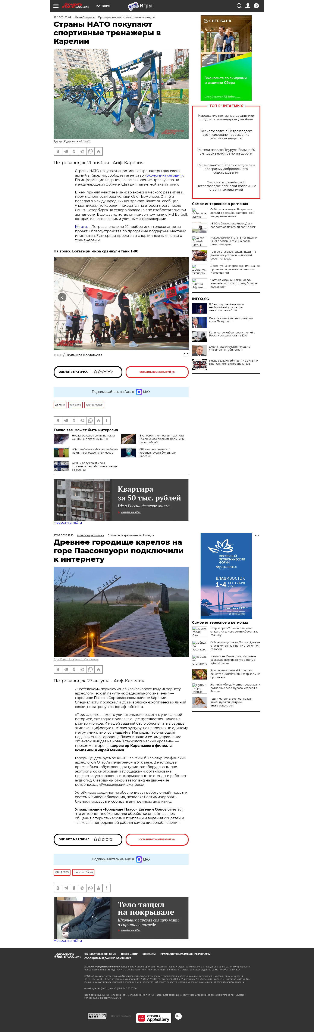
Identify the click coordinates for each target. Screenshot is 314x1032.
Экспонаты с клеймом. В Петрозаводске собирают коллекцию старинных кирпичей (226, 186)
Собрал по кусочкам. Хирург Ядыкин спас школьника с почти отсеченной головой (235, 646)
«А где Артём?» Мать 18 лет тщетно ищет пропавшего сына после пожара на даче (233, 241)
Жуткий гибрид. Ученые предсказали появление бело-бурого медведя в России (235, 688)
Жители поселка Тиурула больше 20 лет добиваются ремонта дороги (226, 151)
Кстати (81, 227)
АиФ (87, 141)
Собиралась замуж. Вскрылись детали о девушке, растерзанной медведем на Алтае (232, 213)
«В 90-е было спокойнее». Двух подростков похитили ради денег (232, 225)
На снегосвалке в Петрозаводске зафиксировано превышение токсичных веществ (226, 134)
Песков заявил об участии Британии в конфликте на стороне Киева (233, 362)
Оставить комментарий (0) (157, 372)
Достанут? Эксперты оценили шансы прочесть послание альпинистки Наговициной (235, 269)
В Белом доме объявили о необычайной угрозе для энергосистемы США (226, 307)
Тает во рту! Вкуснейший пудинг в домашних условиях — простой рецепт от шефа (233, 255)
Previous (62, 297)
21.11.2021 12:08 (63, 17)
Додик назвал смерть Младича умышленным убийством (230, 348)
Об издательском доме (100, 954)
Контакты (149, 954)
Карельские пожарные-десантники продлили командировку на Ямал (226, 117)
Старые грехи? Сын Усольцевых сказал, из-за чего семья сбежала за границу (234, 632)
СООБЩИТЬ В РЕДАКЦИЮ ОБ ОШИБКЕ (107, 958)
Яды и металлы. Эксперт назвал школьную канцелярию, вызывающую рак (231, 702)
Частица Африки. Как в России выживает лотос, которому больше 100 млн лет (233, 283)
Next (180, 297)
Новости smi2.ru (68, 522)
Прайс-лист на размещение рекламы (185, 954)
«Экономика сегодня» (164, 175)
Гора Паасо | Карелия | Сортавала (76, 659)
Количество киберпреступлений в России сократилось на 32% (232, 334)
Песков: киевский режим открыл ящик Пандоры (231, 320)
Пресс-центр (129, 954)
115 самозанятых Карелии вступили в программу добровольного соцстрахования (226, 169)
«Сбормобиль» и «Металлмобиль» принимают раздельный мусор (95, 451)
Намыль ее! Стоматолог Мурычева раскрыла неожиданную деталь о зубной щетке (233, 660)
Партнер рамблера (121, 1016)
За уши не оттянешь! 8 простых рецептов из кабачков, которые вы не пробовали (235, 674)
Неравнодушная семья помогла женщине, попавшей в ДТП (93, 437)
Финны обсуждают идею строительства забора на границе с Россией (94, 466)
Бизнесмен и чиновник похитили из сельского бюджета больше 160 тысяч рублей (162, 439)
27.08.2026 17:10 (63, 535)
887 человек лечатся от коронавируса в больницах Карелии (157, 453)
